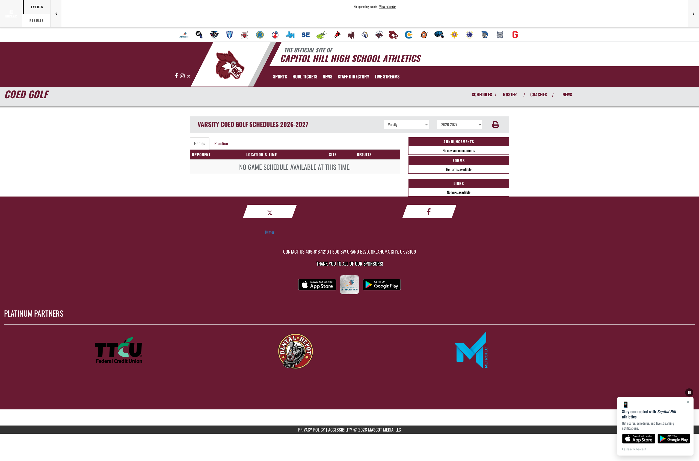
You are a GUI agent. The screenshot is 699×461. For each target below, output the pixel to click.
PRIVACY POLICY (311, 429)
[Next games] (693, 13)
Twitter (269, 232)
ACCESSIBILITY (340, 429)
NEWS (567, 94)
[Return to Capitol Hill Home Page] (230, 65)
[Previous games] (56, 13)
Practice (221, 143)
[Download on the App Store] (638, 439)
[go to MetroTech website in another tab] (526, 350)
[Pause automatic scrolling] (689, 392)
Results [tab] (36, 20)
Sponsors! (373, 263)
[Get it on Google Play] (674, 439)
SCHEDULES (482, 94)
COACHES (538, 94)
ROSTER (510, 94)
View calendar (387, 6)
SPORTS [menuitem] (280, 76)
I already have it (634, 449)
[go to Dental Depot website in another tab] (349, 350)
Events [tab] (37, 7)
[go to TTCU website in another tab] (173, 350)
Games (199, 143)
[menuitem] (184, 34)
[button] (495, 124)
